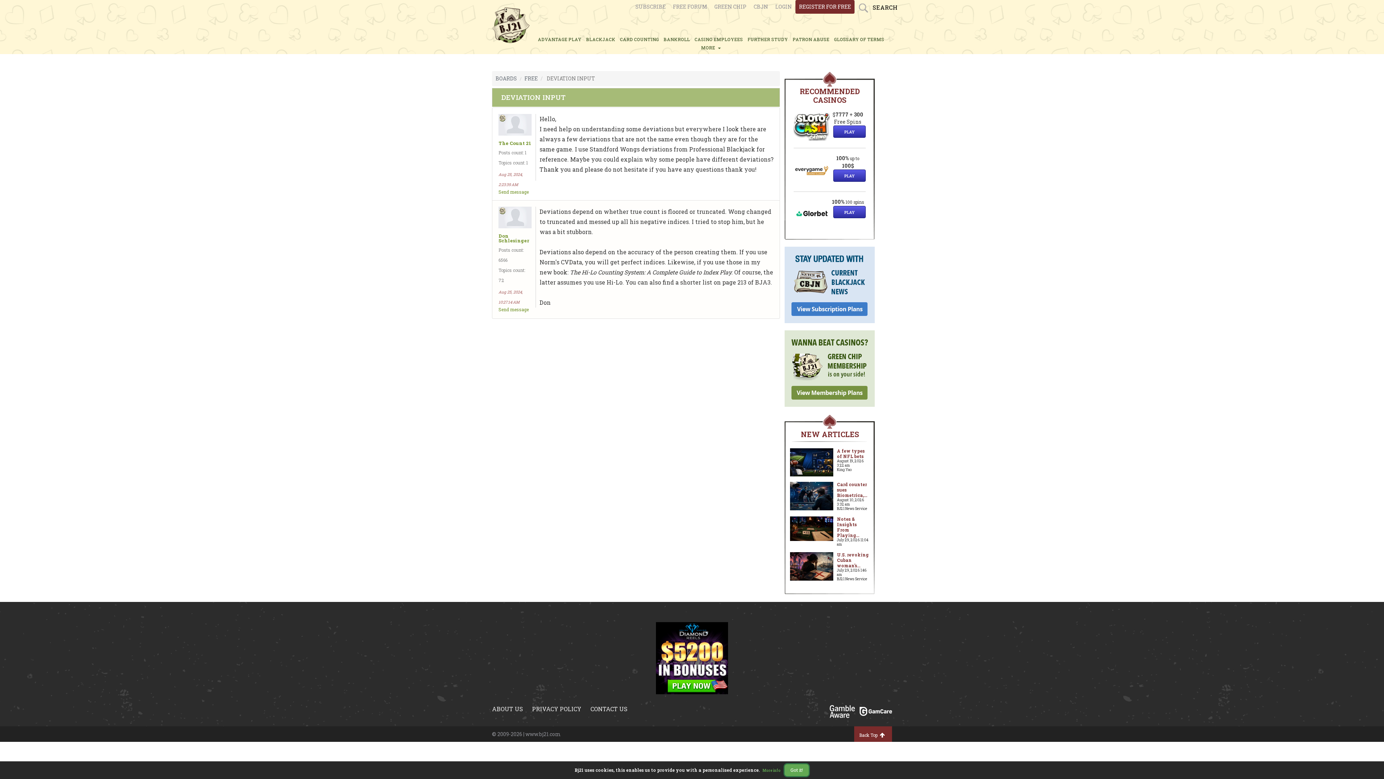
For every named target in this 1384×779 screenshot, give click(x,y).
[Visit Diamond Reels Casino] (692, 657)
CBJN (761, 6)
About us (507, 709)
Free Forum (690, 6)
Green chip (730, 6)
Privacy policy (556, 709)
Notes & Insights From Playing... (848, 527)
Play (849, 132)
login (783, 6)
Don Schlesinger (513, 238)
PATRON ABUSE (811, 39)
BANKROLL (677, 39)
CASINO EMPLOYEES (719, 39)
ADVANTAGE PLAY (559, 39)
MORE (709, 47)
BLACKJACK (600, 39)
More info (772, 770)
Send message (513, 192)
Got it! (796, 770)
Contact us (608, 709)
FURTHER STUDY (768, 39)
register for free (825, 6)
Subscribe (650, 6)
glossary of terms (859, 39)
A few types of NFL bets (851, 453)
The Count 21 (514, 143)
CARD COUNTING (639, 39)
